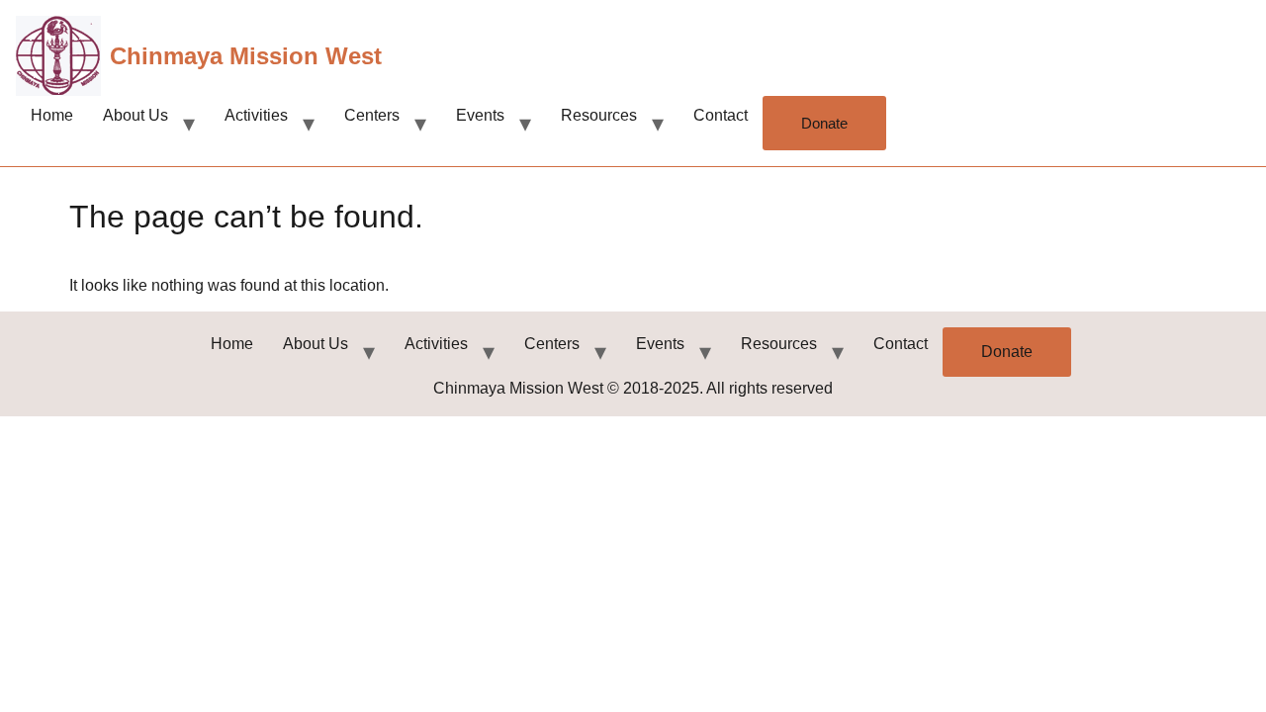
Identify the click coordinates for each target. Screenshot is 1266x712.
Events (480, 115)
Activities (256, 115)
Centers (372, 115)
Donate (824, 123)
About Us (135, 115)
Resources (599, 115)
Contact (720, 115)
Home (52, 115)
